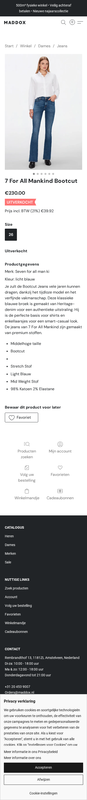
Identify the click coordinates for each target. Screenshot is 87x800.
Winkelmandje (26, 497)
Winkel (26, 45)
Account (11, 597)
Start (9, 45)
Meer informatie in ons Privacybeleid (31, 752)
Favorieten (60, 474)
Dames (44, 45)
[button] (15, 22)
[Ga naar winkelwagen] (73, 22)
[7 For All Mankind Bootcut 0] (43, 112)
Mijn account (60, 451)
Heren (9, 536)
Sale (8, 562)
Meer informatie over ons (22, 758)
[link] (43, 791)
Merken (10, 553)
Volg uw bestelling (27, 477)
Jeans (62, 45)
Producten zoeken (27, 454)
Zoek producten (16, 588)
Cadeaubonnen (60, 497)
